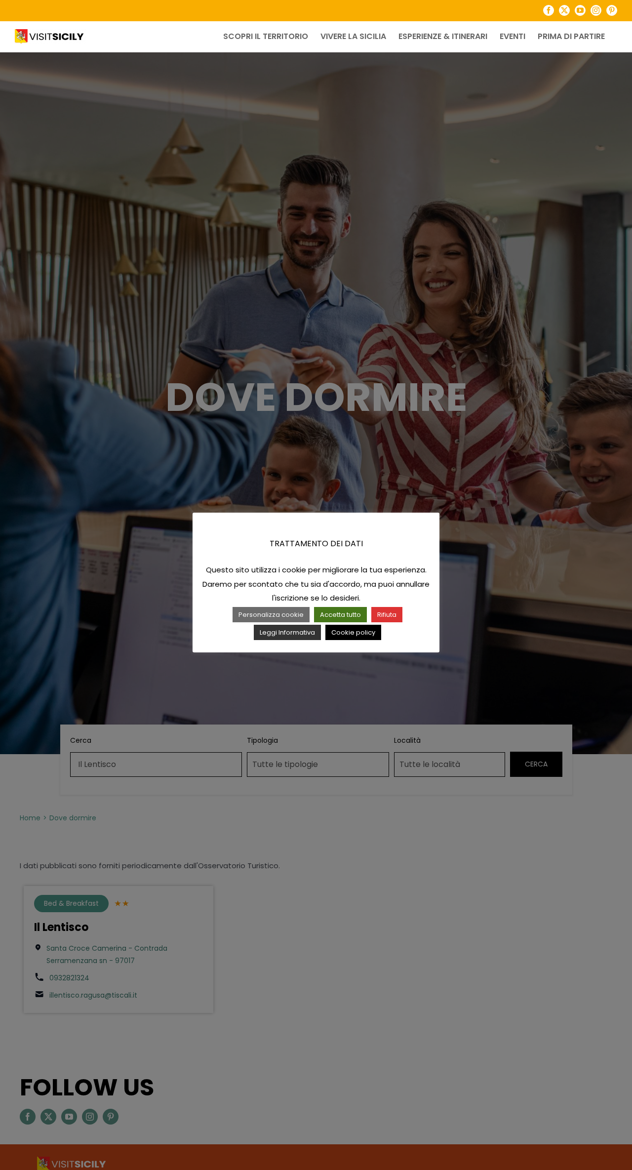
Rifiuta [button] (386, 614)
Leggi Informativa (287, 632)
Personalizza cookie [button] (271, 614)
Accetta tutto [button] (340, 614)
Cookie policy (353, 632)
